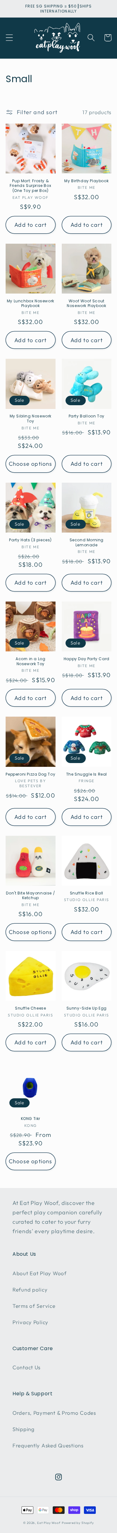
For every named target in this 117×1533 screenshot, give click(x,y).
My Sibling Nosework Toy (30, 418)
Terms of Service (34, 1305)
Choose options (30, 463)
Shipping (23, 1429)
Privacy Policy (30, 1322)
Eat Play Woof (49, 1523)
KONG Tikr (30, 1118)
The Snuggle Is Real (86, 774)
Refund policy (29, 1289)
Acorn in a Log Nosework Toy (30, 661)
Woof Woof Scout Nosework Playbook (86, 303)
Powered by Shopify (78, 1523)
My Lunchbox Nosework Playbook (30, 303)
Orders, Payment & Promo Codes (54, 1412)
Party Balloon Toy (87, 416)
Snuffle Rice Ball (86, 893)
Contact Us (26, 1367)
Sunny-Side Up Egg (86, 1008)
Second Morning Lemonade (87, 542)
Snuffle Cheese (30, 1008)
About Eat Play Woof (39, 1273)
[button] (9, 37)
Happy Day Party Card (87, 658)
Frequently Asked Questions (48, 1445)
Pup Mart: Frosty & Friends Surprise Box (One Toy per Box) (30, 185)
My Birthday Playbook (86, 180)
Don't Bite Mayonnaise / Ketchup (30, 895)
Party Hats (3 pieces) (30, 540)
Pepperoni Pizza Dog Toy (30, 774)
